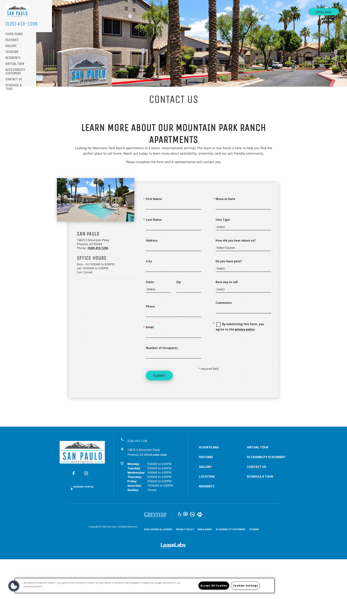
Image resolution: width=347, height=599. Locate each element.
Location (11, 52)
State (150, 282)
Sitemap (254, 529)
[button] (76, 475)
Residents (12, 58)
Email (150, 327)
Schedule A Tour (13, 87)
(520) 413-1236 (21, 24)
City (149, 261)
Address (151, 240)
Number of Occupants (162, 348)
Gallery (11, 46)
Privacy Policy (185, 529)
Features (12, 40)
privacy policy (244, 329)
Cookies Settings (245, 585)
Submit (159, 375)
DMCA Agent (205, 529)
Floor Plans (14, 34)
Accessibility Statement (15, 71)
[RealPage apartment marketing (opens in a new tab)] (173, 545)
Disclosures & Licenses (158, 529)
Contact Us (13, 79)
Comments (224, 303)
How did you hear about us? (236, 240)
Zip (178, 282)
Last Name (154, 220)
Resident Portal (83, 486)
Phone (150, 306)
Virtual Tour (14, 64)
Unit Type (223, 220)
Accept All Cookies (213, 585)
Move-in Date (225, 199)
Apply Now (324, 12)
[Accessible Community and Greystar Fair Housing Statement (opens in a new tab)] (179, 514)
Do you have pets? (229, 261)
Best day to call (227, 282)
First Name (154, 199)
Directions (160, 454)
